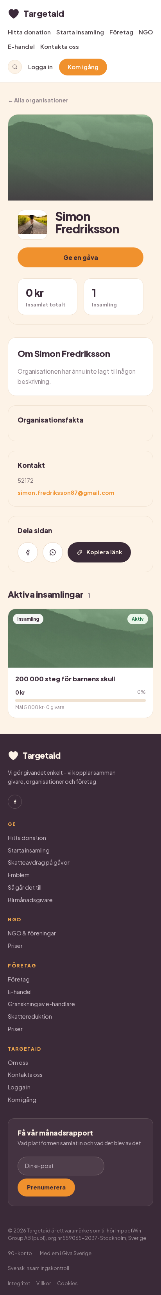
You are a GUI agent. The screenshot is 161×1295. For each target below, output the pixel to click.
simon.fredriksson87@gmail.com (66, 492)
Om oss (18, 1062)
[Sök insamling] (15, 67)
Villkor (43, 1283)
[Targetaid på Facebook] (15, 802)
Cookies (67, 1283)
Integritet (19, 1283)
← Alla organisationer (38, 100)
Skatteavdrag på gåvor (39, 862)
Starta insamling (80, 32)
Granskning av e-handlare (41, 1003)
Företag (121, 32)
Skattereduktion (30, 1016)
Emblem (19, 874)
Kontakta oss (59, 46)
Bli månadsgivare (30, 899)
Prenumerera (46, 1187)
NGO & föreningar (32, 933)
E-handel (21, 46)
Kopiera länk (104, 551)
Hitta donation (29, 32)
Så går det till (24, 887)
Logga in (40, 66)
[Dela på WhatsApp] (53, 552)
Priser (15, 945)
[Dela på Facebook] (28, 552)
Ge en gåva (80, 257)
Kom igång (83, 66)
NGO (146, 32)
